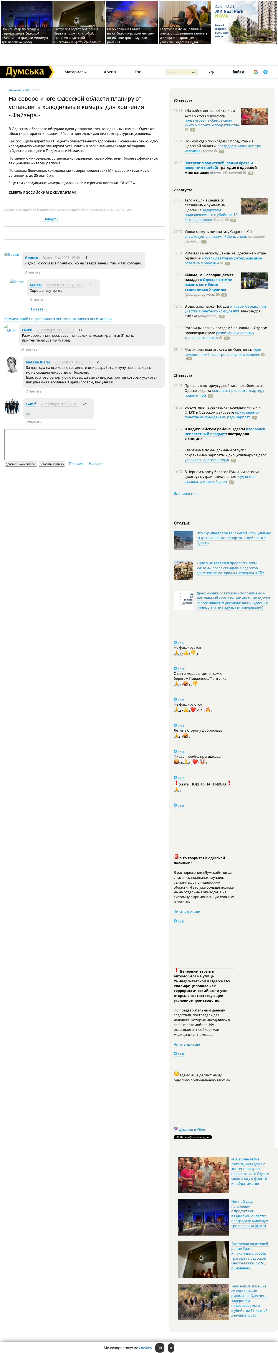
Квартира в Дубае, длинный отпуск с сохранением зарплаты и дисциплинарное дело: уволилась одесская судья (184, 35)
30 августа (183, 100)
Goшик (31, 257)
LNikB (27, 330)
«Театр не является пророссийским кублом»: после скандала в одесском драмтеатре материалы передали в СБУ (230, 568)
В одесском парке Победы (207, 306)
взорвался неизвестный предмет (225, 431)
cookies (145, 1347)
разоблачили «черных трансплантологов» (219, 335)
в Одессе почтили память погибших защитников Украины (208, 284)
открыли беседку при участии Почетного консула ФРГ (225, 309)
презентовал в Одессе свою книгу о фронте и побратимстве (212, 122)
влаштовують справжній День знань (216, 236)
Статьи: (182, 523)
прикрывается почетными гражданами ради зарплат (222, 414)
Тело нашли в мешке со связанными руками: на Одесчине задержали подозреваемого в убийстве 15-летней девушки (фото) (249, 1301)
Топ (138, 72)
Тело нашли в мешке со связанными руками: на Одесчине (205, 205)
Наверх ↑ (50, 219)
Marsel (36, 285)
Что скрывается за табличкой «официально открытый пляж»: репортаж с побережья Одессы (234, 538)
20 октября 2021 (20, 90)
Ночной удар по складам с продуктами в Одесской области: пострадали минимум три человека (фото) (25, 35)
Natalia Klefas (38, 362)
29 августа (183, 190)
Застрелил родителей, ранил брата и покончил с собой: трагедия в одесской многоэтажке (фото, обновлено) (77, 35)
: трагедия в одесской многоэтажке (221, 170)
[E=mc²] (12, 413)
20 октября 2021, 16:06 (65, 285)
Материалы (76, 72)
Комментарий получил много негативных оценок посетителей (58, 318)
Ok (159, 1347)
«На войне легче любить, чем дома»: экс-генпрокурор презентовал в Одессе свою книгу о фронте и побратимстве (250, 1171)
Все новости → (186, 493)
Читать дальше (187, 911)
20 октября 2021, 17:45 (74, 362)
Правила (76, 463)
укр (211, 71)
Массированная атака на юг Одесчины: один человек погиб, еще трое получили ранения (130, 35)
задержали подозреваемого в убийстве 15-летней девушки (211, 215)
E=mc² (31, 404)
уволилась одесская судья (207, 459)
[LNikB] (10, 330)
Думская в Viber (192, 1129)
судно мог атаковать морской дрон (220, 479)
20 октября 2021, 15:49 (61, 257)
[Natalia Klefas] (12, 371)
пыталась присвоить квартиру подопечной (224, 393)
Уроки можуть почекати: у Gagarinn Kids (219, 231)
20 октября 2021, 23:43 (59, 404)
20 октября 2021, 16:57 (55, 330)
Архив (110, 72)
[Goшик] (12, 254)
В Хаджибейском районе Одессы (215, 429)
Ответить (32, 272)
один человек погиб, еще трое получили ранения (223, 352)
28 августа (183, 375)
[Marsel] (17, 281)
